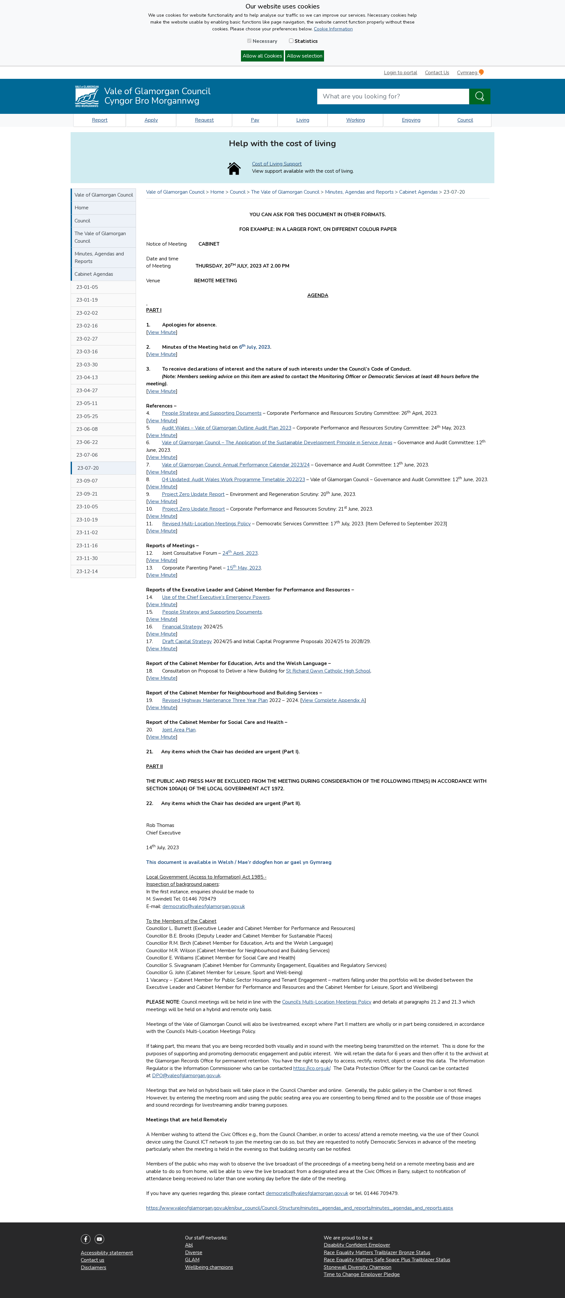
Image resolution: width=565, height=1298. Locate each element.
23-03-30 (87, 364)
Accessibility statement (107, 1253)
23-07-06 (87, 455)
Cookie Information (333, 29)
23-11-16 (87, 545)
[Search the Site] (479, 96)
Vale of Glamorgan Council (104, 195)
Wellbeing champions (209, 1267)
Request (204, 120)
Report (100, 120)
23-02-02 (87, 313)
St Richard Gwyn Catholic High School (328, 671)
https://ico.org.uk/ (311, 1068)
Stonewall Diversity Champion (357, 1267)
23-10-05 (87, 506)
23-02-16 (87, 326)
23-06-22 (87, 442)
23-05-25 (87, 416)
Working (355, 120)
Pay (255, 120)
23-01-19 (87, 300)
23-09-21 (87, 494)
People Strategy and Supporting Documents (212, 413)
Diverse (193, 1252)
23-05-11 (87, 403)
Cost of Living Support (277, 164)
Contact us (92, 1260)
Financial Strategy (182, 626)
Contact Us (437, 72)
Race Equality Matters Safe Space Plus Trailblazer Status (387, 1259)
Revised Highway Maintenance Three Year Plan (215, 700)
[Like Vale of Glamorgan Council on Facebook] (86, 1239)
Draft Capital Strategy (187, 641)
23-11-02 (87, 532)
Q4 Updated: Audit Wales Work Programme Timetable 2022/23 (233, 479)
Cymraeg (468, 72)
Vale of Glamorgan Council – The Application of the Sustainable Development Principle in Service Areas (277, 442)
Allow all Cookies (262, 56)
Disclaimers (93, 1267)
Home (82, 207)
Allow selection (304, 56)
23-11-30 (87, 558)
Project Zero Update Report (193, 494)
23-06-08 (87, 429)
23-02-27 (87, 339)
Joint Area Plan (179, 730)
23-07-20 (88, 468)
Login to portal (400, 72)
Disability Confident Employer (357, 1245)
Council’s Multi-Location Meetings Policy (326, 1002)
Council (465, 120)
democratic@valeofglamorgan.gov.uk (204, 906)
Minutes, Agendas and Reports (99, 258)
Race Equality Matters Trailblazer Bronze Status (377, 1252)
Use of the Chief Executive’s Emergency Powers (216, 597)
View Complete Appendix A (333, 700)
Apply (151, 120)
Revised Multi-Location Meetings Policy (206, 523)
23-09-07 (87, 481)
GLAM (192, 1259)
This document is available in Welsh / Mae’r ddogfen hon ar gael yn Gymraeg (239, 862)
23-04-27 (87, 390)
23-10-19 (87, 520)
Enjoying (411, 120)
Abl (189, 1245)
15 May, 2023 (244, 568)
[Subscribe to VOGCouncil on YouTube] (99, 1239)
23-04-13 (87, 377)
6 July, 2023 (254, 347)
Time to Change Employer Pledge (362, 1274)
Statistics (305, 41)
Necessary (264, 41)
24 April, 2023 (240, 553)
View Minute (162, 332)
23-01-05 (87, 287)
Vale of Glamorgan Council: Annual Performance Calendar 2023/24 (236, 465)
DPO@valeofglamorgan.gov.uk (186, 1075)
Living (302, 120)
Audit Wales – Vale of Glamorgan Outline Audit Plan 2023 (226, 428)
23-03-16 (87, 351)
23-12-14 (87, 571)
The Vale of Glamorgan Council (100, 237)
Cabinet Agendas (94, 274)
